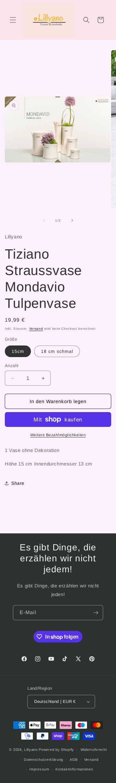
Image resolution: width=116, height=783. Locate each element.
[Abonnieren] (96, 612)
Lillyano (31, 749)
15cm (18, 351)
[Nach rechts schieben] (72, 220)
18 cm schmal (57, 351)
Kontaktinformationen (74, 769)
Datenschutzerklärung (43, 759)
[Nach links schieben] (44, 220)
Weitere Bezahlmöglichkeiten (58, 435)
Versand (36, 328)
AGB (74, 759)
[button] (13, 20)
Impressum (39, 769)
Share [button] (17, 483)
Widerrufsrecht (94, 749)
